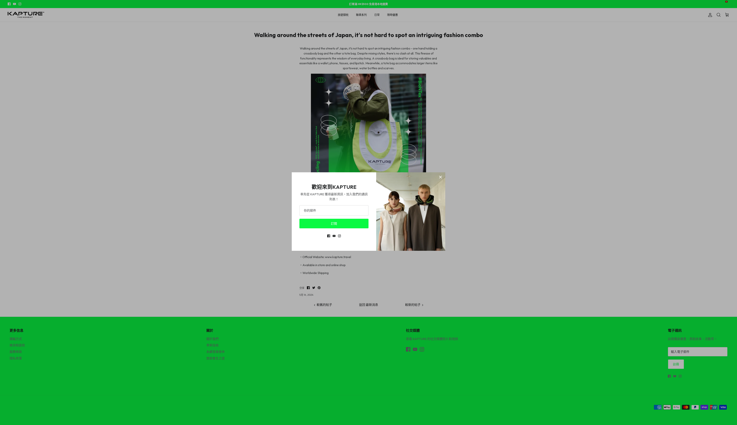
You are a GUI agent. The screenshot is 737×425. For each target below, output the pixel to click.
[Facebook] (328, 235)
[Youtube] (334, 235)
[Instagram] (339, 235)
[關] (440, 177)
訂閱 (334, 223)
